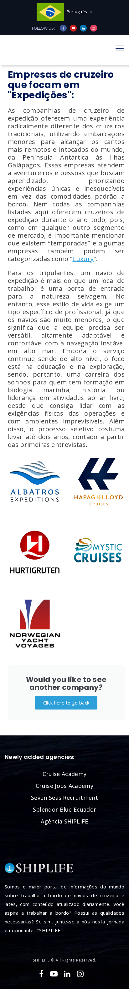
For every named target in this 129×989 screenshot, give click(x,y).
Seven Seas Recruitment (64, 797)
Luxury (83, 259)
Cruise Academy (64, 774)
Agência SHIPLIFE (64, 821)
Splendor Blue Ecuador (64, 809)
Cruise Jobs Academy (64, 785)
